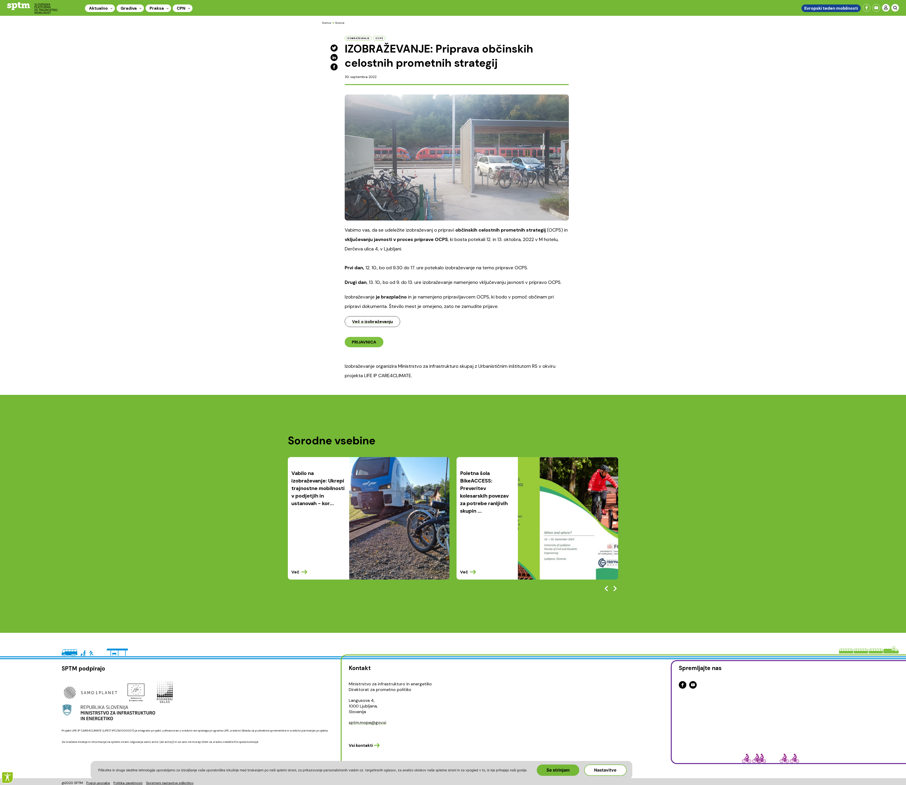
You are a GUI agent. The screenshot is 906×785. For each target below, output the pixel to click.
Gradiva (129, 8)
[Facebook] (334, 66)
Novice (339, 23)
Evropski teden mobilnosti (831, 8)
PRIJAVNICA (364, 342)
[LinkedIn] (334, 57)
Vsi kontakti (361, 745)
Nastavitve (605, 770)
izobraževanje (358, 38)
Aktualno (98, 8)
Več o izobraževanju (372, 321)
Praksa (157, 8)
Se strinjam (558, 770)
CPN (181, 8)
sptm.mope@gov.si (367, 722)
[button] (615, 588)
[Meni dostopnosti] (7, 777)
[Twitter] (334, 48)
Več (295, 572)
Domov (326, 23)
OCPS (379, 38)
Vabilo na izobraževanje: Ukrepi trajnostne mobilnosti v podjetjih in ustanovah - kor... (318, 488)
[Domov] (32, 8)
